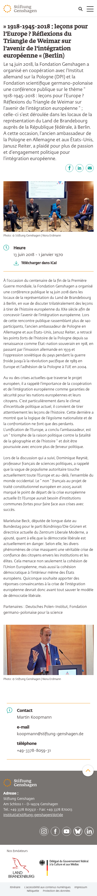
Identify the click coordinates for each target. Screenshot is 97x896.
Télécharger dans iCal (39, 263)
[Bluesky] (77, 831)
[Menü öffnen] (86, 8)
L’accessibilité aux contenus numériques (47, 887)
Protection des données (56, 891)
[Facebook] (69, 168)
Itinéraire (15, 887)
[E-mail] (90, 168)
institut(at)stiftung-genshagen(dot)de (33, 815)
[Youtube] (66, 831)
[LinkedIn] (79, 168)
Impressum (80, 887)
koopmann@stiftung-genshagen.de (50, 734)
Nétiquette (33, 891)
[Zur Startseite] (20, 9)
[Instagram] (43, 831)
